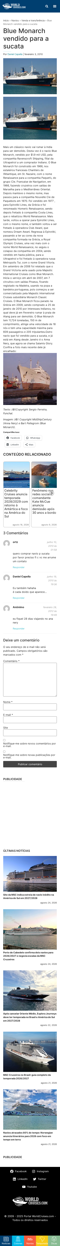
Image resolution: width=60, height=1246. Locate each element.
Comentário (11, 661)
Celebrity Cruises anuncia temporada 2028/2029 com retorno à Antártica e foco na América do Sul (16, 503)
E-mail (8, 714)
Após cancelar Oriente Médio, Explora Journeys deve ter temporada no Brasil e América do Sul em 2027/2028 (29, 1017)
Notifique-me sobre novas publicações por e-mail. (29, 756)
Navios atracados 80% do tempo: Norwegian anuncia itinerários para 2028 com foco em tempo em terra (28, 1136)
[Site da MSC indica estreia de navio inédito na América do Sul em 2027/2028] (30, 874)
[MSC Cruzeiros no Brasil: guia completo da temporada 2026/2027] (30, 1052)
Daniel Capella (15, 54)
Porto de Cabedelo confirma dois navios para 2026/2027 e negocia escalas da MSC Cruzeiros (28, 956)
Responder (18, 567)
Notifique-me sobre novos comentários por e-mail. (29, 744)
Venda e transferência (33, 20)
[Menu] (55, 6)
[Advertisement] (30, 814)
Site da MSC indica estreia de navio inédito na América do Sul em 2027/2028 (28, 896)
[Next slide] (51, 493)
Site (5, 727)
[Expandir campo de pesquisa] (46, 6)
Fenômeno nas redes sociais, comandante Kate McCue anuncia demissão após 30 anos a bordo (44, 502)
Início (6, 20)
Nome (7, 702)
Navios (15, 20)
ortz (15, 542)
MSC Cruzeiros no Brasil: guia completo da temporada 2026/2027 (27, 1077)
